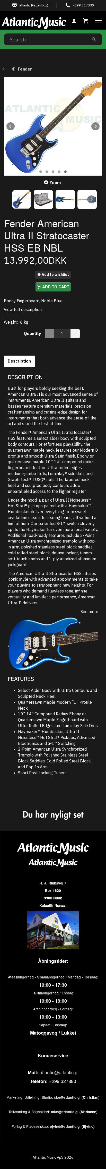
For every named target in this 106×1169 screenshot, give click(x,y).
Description (19, 361)
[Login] (74, 20)
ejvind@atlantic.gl (65, 1126)
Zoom (55, 182)
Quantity (33, 333)
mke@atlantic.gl (64, 1111)
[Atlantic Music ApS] (33, 22)
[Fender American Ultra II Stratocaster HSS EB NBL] (53, 126)
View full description (23, 309)
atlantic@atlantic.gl (59, 1072)
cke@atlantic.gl (67, 1097)
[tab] (86, 20)
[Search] (94, 39)
